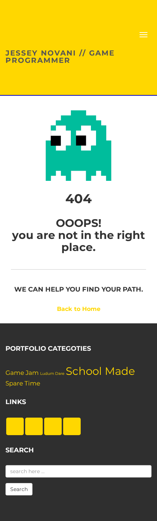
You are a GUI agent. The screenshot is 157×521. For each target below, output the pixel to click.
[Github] (34, 426)
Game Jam (22, 372)
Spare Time (22, 383)
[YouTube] (72, 426)
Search (19, 489)
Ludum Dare (52, 373)
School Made (100, 371)
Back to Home (78, 308)
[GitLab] (53, 426)
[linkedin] (15, 426)
